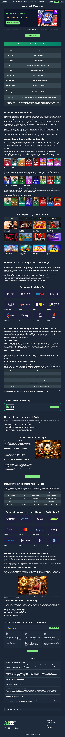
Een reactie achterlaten (54, 627)
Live (24, 218)
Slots (53, 218)
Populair (10, 218)
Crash (39, 218)
